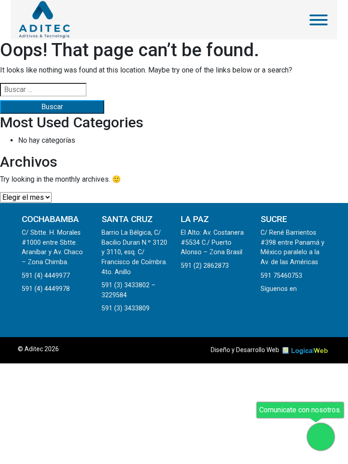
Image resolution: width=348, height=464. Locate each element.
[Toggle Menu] (318, 19)
